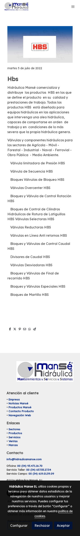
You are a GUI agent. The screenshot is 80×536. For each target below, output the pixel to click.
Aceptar (63, 525)
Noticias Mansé (18, 403)
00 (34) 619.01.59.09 (41, 473)
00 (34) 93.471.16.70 (29, 465)
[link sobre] (40, 374)
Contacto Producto (21, 411)
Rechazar (42, 525)
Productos (15, 433)
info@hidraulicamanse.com (24, 459)
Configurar (18, 525)
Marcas (13, 445)
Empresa (14, 399)
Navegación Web (20, 415)
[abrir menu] (73, 6)
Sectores (14, 429)
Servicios (15, 437)
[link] (16, 6)
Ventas (13, 441)
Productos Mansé (20, 407)
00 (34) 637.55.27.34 (38, 469)
